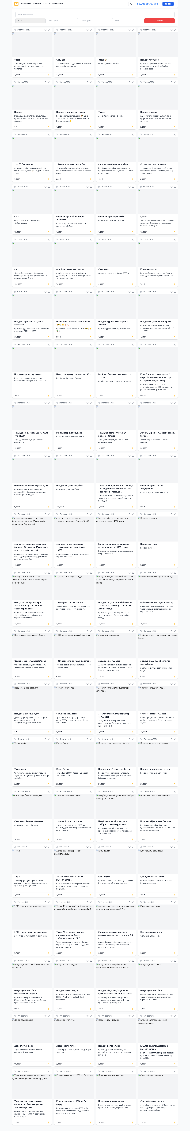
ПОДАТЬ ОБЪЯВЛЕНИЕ (147, 4)
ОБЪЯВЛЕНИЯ (26, 4)
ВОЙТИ (168, 4)
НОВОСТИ (37, 4)
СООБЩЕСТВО (57, 4)
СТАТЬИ (46, 4)
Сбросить (159, 21)
